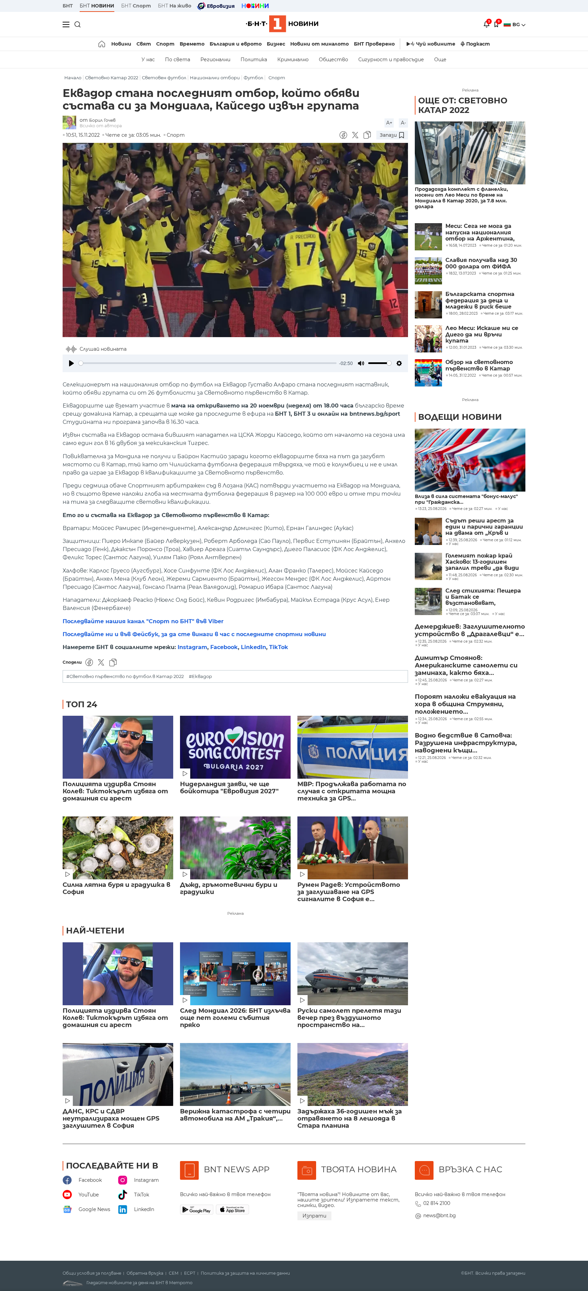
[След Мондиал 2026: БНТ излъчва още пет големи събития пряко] (235, 973)
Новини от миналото (319, 44)
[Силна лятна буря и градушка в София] (118, 847)
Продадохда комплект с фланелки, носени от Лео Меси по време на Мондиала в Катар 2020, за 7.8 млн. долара (461, 198)
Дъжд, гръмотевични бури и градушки (228, 888)
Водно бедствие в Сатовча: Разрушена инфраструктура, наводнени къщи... (466, 743)
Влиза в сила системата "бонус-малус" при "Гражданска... (466, 499)
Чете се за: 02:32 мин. (472, 642)
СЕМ (174, 1273)
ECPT (189, 1273)
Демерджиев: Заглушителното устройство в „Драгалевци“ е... (470, 630)
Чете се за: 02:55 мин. (473, 719)
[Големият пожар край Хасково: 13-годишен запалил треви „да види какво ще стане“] (428, 566)
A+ (389, 123)
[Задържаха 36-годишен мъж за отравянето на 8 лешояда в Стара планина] (352, 1074)
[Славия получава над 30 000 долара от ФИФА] (428, 270)
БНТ (68, 6)
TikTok (278, 647)
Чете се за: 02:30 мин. (503, 575)
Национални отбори (215, 77)
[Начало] (102, 44)
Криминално (293, 59)
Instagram (192, 647)
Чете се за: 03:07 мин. (469, 614)
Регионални (215, 59)
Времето (192, 44)
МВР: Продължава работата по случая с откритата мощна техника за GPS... (351, 791)
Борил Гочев (102, 120)
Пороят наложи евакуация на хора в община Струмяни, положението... (465, 704)
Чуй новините (435, 44)
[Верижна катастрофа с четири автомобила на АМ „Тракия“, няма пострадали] (235, 1074)
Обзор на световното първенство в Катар (479, 365)
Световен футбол (164, 77)
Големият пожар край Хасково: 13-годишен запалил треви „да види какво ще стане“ (482, 562)
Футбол (253, 77)
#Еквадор (200, 676)
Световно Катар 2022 (111, 77)
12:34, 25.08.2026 (432, 719)
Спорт (165, 44)
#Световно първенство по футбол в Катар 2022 (125, 676)
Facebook (224, 647)
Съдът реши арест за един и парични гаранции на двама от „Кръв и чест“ (484, 527)
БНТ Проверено (374, 44)
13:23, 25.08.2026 (432, 509)
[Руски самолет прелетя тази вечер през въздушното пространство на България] (352, 973)
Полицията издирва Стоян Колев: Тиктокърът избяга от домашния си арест (115, 791)
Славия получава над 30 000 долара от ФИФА (481, 263)
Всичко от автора (101, 125)
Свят (143, 44)
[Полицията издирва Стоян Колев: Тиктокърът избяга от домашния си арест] (118, 747)
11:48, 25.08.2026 (463, 575)
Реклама (235, 913)
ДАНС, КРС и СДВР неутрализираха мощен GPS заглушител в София (111, 1118)
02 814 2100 (436, 1203)
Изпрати (314, 1216)
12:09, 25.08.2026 (463, 610)
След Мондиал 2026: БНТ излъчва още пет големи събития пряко (235, 1018)
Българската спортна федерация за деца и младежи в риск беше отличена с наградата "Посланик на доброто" (481, 300)
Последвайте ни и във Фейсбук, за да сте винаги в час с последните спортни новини (194, 634)
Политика (254, 59)
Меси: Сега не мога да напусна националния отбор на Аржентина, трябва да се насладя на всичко (483, 232)
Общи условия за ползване (92, 1273)
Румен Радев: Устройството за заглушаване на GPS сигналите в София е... (348, 892)
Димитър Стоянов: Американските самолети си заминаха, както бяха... (466, 665)
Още (440, 59)
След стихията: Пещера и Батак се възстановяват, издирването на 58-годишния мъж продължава (483, 597)
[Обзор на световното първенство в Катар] (428, 372)
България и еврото (236, 44)
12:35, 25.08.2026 (432, 642)
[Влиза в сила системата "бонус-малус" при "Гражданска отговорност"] (470, 460)
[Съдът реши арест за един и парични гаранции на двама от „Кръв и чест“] (428, 531)
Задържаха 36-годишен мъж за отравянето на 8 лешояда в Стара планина (349, 1118)
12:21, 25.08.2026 (432, 758)
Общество (333, 59)
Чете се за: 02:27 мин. (472, 509)
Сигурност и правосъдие (391, 59)
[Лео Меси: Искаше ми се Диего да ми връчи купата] (428, 338)
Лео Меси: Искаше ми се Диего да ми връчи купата (481, 334)
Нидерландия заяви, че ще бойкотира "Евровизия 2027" (229, 788)
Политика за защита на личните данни (245, 1273)
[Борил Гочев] (71, 123)
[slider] (208, 363)
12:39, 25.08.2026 (463, 540)
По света (177, 59)
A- (403, 123)
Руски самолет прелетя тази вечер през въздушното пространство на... (349, 1018)
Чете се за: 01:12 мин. (502, 540)
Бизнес (276, 44)
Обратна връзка (145, 1273)
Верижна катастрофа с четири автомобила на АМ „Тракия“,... (235, 1115)
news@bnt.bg (439, 1215)
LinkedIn (253, 647)
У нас (148, 59)
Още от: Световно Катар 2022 (462, 105)
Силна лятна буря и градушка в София (116, 888)
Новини (121, 44)
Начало (72, 77)
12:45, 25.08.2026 (432, 680)
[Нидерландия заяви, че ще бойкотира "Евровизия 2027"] (235, 747)
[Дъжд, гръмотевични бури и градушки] (235, 847)
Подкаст (478, 44)
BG (516, 24)
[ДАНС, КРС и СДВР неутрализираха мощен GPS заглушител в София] (118, 1074)
